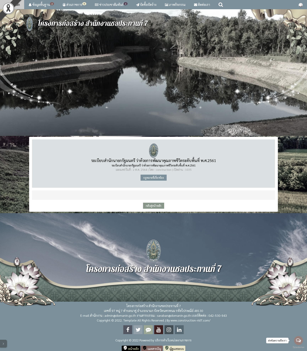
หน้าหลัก (13, 4)
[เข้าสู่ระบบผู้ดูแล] (300, 4)
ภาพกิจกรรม (176, 4)
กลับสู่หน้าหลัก (153, 205)
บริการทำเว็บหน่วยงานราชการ (173, 340)
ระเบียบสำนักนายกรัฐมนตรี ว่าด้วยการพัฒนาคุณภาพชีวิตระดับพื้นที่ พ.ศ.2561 (153, 160)
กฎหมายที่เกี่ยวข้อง (153, 177)
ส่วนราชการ (75, 4)
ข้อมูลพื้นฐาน (42, 4)
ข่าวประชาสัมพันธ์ (112, 4)
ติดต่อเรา (203, 4)
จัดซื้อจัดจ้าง (147, 4)
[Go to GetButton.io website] (298, 347)
